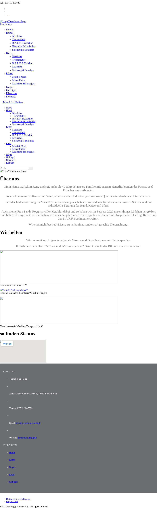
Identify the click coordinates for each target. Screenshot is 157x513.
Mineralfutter (18, 149)
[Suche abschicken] (31, 168)
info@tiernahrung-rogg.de (28, 423)
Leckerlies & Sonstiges (23, 151)
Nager (9, 154)
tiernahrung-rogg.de (27, 437)
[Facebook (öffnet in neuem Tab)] (8, 8)
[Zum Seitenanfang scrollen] (1, 511)
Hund (9, 110)
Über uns (10, 160)
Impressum (12, 501)
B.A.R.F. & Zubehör (22, 118)
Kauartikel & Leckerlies (23, 121)
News (9, 107)
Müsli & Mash (19, 146)
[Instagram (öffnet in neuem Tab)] (8, 11)
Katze (9, 127)
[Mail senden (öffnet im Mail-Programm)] (8, 14)
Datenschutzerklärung (18, 499)
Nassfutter (17, 113)
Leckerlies (17, 138)
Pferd (8, 143)
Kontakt (10, 162)
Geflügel (10, 157)
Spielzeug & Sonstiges (23, 124)
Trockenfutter (18, 116)
